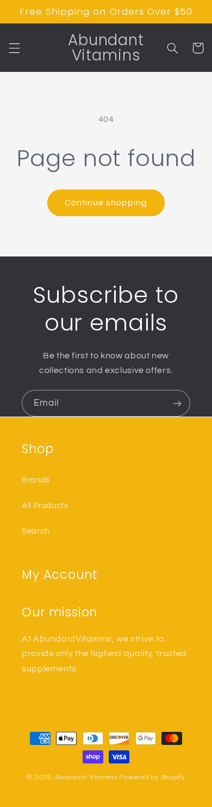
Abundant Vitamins (86, 777)
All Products (45, 506)
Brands (36, 480)
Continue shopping (106, 202)
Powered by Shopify (152, 777)
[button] (14, 47)
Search (35, 531)
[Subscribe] (177, 403)
